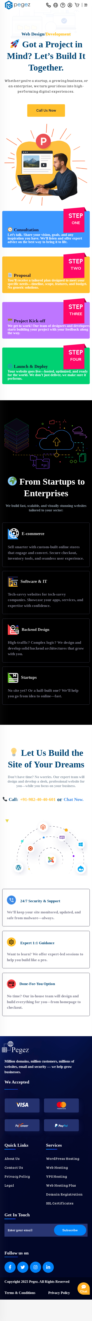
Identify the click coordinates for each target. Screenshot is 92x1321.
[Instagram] (35, 1267)
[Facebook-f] (10, 1267)
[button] (55, 5)
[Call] (48, 5)
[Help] (62, 5)
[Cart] (77, 5)
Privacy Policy (59, 1293)
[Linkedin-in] (48, 1267)
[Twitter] (22, 1267)
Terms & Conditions (19, 1293)
